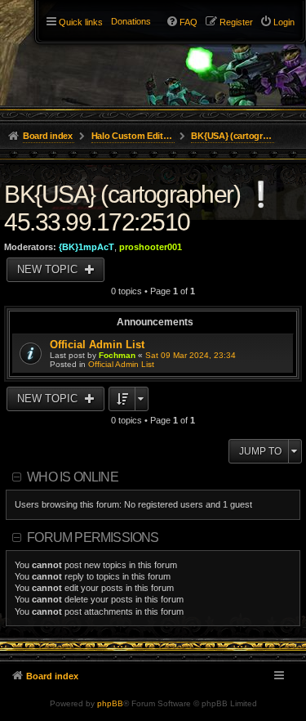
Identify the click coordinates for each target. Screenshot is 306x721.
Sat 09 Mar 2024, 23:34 (190, 355)
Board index (52, 676)
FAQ (188, 22)
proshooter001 (150, 247)
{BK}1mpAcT (86, 247)
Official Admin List (97, 344)
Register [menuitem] (236, 22)
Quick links (81, 22)
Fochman (117, 355)
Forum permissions (92, 537)
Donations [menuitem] (131, 21)
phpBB (110, 703)
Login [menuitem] (284, 22)
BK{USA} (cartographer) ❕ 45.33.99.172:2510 (139, 208)
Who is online (72, 477)
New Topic (49, 269)
